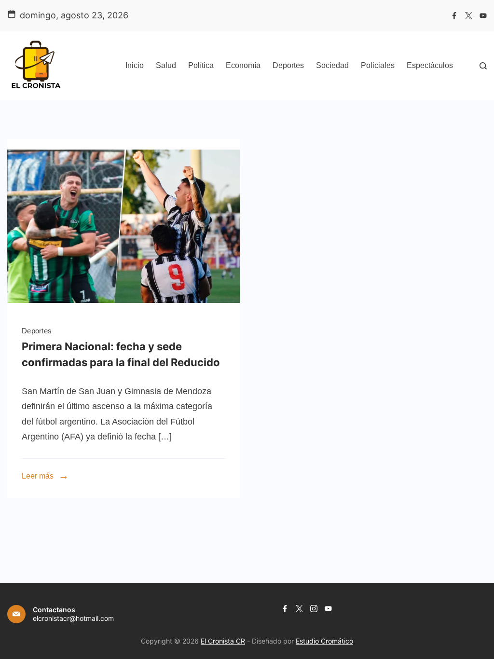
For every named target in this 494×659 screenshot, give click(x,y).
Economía (243, 65)
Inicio (134, 65)
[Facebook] (454, 15)
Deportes (288, 65)
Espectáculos (430, 65)
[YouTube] (483, 15)
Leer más (38, 476)
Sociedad (332, 65)
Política (201, 65)
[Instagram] (313, 608)
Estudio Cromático (324, 641)
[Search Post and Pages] (483, 65)
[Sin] (123, 311)
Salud (166, 65)
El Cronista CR (223, 641)
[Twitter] (468, 15)
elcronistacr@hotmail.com (73, 618)
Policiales (378, 65)
